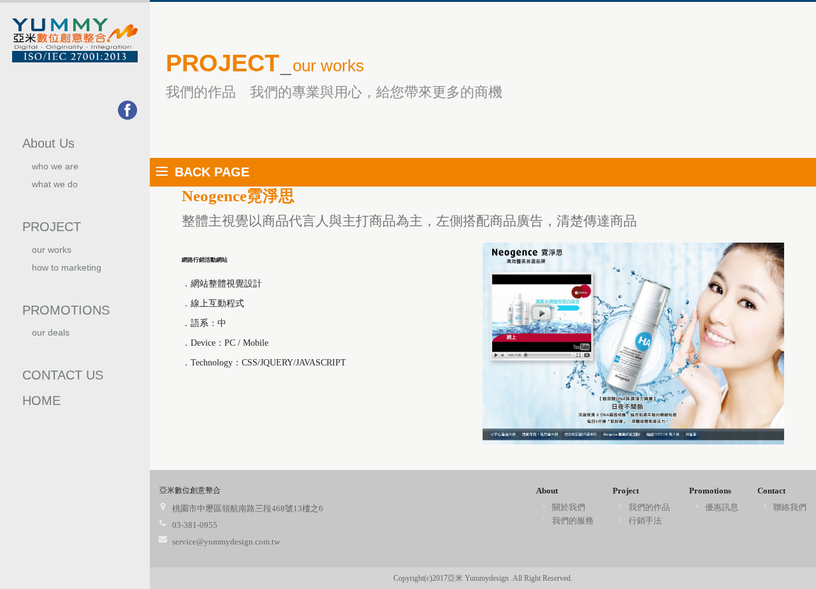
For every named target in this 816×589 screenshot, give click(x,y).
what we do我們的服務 (55, 189)
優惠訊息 (721, 507)
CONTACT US (62, 375)
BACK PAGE (212, 172)
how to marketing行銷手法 (66, 272)
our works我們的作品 (54, 255)
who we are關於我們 (55, 171)
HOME (41, 401)
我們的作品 (649, 507)
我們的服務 (573, 520)
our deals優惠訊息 (50, 337)
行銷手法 (645, 520)
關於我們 (568, 507)
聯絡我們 (789, 507)
